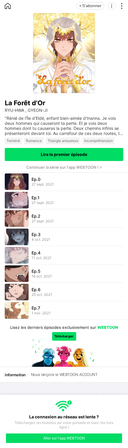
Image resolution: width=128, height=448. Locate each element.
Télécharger (64, 336)
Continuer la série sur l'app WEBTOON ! (62, 167)
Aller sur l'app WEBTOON (64, 438)
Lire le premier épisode (64, 154)
